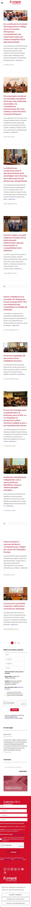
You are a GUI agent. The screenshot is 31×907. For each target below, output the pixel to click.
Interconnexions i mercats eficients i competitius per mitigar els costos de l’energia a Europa (15, 547)
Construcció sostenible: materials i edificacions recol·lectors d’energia (14, 606)
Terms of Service (14, 718)
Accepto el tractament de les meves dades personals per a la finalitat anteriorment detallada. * (13, 839)
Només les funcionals (15, 899)
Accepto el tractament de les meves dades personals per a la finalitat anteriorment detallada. (15, 693)
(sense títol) (7, 734)
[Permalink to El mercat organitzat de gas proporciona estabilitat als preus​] (15, 347)
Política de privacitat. (18, 834)
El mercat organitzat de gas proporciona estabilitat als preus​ (14, 358)
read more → (20, 60)
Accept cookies (15, 894)
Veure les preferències (15, 903)
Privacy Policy (7, 859)
